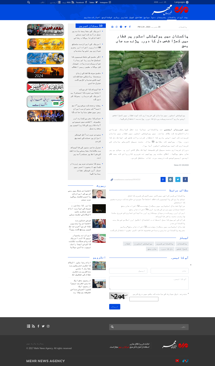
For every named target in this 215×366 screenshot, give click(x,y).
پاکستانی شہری (165, 243)
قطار (127, 243)
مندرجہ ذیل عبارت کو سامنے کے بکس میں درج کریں (161, 294)
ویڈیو (116, 17)
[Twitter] (43, 326)
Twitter (92, 2)
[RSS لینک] (33, 326)
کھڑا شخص (182, 249)
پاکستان (172, 17)
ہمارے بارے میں (35, 343)
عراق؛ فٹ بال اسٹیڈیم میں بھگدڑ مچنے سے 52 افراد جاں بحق (153, 206)
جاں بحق (152, 249)
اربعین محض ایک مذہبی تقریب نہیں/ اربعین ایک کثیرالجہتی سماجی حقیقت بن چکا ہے (80, 286)
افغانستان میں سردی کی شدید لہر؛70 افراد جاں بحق (157, 209)
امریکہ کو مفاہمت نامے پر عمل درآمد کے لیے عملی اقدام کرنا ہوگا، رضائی (86, 34)
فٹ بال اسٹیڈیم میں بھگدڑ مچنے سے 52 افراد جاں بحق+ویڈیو (152, 227)
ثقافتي (138, 17)
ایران (180, 17)
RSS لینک (66, 2)
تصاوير (124, 17)
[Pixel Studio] (175, 360)
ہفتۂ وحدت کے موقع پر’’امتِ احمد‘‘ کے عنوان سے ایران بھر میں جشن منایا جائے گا (86, 108)
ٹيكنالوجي (107, 17)
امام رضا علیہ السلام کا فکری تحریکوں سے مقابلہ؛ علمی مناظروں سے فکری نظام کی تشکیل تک (79, 268)
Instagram (104, 2)
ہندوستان (161, 17)
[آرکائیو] (28, 326)
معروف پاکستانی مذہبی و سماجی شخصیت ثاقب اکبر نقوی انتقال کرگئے (147, 230)
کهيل (131, 17)
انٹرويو (99, 257)
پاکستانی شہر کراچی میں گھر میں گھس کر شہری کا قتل (156, 196)
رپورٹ (101, 185)
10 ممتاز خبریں (90, 25)
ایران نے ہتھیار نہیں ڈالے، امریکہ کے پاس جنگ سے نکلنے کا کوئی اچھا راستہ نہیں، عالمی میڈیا (80, 241)
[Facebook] (38, 326)
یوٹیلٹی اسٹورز (143, 243)
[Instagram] (48, 326)
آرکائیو (53, 2)
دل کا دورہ (167, 249)
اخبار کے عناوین (92, 17)
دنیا (153, 17)
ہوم (186, 17)
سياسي (146, 17)
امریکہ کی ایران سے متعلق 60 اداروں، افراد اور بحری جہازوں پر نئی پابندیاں (86, 47)
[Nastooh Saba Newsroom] (184, 360)
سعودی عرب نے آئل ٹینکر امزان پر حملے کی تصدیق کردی (88, 138)
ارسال (114, 306)
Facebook (80, 2)
